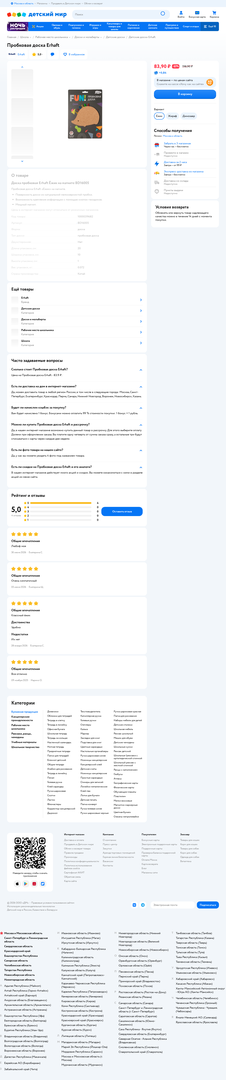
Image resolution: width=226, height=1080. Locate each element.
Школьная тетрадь (57, 733)
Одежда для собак (189, 857)
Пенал (50, 777)
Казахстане (38, 909)
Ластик (51, 799)
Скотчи (51, 795)
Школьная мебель (123, 729)
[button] (210, 26)
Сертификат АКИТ (74, 872)
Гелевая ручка (54, 782)
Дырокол (52, 813)
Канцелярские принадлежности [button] (22, 718)
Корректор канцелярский (61, 808)
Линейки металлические (94, 786)
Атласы (118, 778)
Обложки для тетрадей (59, 716)
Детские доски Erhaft (142, 37)
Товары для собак (189, 848)
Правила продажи (74, 852)
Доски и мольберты (87, 37)
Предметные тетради (58, 751)
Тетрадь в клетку (56, 720)
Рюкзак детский (122, 751)
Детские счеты (89, 769)
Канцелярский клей (91, 764)
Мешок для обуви (123, 738)
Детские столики (123, 724)
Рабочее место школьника (51, 37)
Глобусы (118, 774)
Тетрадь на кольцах (57, 738)
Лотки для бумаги (90, 795)
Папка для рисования (125, 716)
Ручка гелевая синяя (91, 808)
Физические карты (124, 787)
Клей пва (85, 791)
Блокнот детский (56, 760)
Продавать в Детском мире (79, 844)
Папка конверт (89, 804)
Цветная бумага (122, 812)
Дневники (52, 711)
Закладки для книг (90, 738)
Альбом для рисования (59, 769)
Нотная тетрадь (55, 746)
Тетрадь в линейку (57, 724)
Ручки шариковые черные (95, 813)
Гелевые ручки (88, 720)
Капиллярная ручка (91, 716)
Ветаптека (185, 861)
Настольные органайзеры (94, 751)
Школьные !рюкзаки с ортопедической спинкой (128, 757)
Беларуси (52, 909)
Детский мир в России (19, 909)
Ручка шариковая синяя (93, 755)
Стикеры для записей (92, 782)
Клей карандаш (55, 786)
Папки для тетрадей (58, 755)
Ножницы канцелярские (94, 760)
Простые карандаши (92, 777)
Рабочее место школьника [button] (20, 726)
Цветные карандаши (91, 746)
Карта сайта (70, 881)
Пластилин (120, 796)
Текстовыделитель (90, 711)
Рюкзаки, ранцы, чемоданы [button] (21, 735)
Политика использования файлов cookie (78, 867)
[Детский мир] (37, 14)
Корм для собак (188, 852)
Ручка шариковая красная (127, 711)
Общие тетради (55, 764)
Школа (24, 37)
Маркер (85, 733)
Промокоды (70, 857)
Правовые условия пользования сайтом (52, 902)
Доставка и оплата (74, 840)
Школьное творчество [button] (25, 747)
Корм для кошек (189, 844)
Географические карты (126, 783)
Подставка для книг (91, 742)
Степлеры (86, 724)
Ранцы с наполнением (126, 769)
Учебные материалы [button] (24, 742)
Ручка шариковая (56, 791)
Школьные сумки (123, 746)
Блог (144, 868)
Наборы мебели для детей (128, 720)
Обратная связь (72, 876)
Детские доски (115, 37)
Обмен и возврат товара (77, 848)
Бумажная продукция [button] (24, 712)
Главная (11, 37)
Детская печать (89, 799)
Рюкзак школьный (123, 733)
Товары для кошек (190, 840)
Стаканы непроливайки (126, 816)
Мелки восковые (123, 800)
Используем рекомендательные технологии (31, 906)
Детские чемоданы (124, 742)
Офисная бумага (56, 729)
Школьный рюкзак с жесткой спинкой (125, 764)
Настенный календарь (59, 742)
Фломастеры (54, 804)
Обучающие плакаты (125, 792)
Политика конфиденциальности (81, 861)
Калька (84, 729)
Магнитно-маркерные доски (126, 806)
